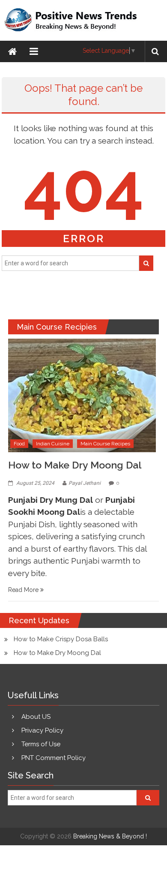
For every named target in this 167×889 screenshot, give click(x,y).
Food (19, 444)
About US (36, 717)
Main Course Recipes (105, 444)
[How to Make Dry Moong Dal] (82, 394)
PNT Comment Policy (53, 758)
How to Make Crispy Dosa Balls (61, 639)
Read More (24, 589)
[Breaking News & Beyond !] (12, 51)
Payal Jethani (85, 483)
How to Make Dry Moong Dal (74, 465)
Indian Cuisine (52, 444)
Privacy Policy (42, 730)
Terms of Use (40, 744)
